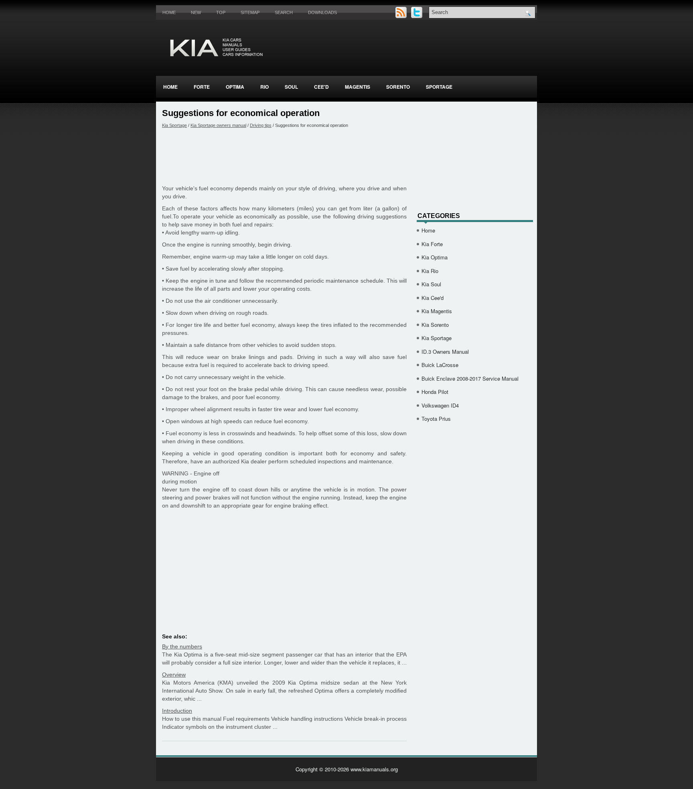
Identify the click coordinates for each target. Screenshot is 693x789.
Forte (202, 86)
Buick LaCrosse (439, 365)
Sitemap (250, 12)
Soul (291, 86)
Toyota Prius (436, 418)
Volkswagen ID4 (440, 405)
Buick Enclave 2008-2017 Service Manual (470, 378)
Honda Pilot (434, 392)
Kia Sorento (435, 324)
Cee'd (321, 86)
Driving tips (261, 125)
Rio (264, 86)
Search (284, 12)
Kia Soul (431, 284)
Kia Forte (432, 244)
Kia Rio (429, 271)
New (196, 12)
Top (220, 12)
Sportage (439, 86)
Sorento (398, 86)
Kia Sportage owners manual (218, 125)
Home (169, 12)
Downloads (322, 12)
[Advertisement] (284, 156)
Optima (235, 86)
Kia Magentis (436, 311)
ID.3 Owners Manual (445, 351)
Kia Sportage (174, 125)
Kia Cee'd (432, 298)
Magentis (357, 86)
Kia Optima (434, 257)
